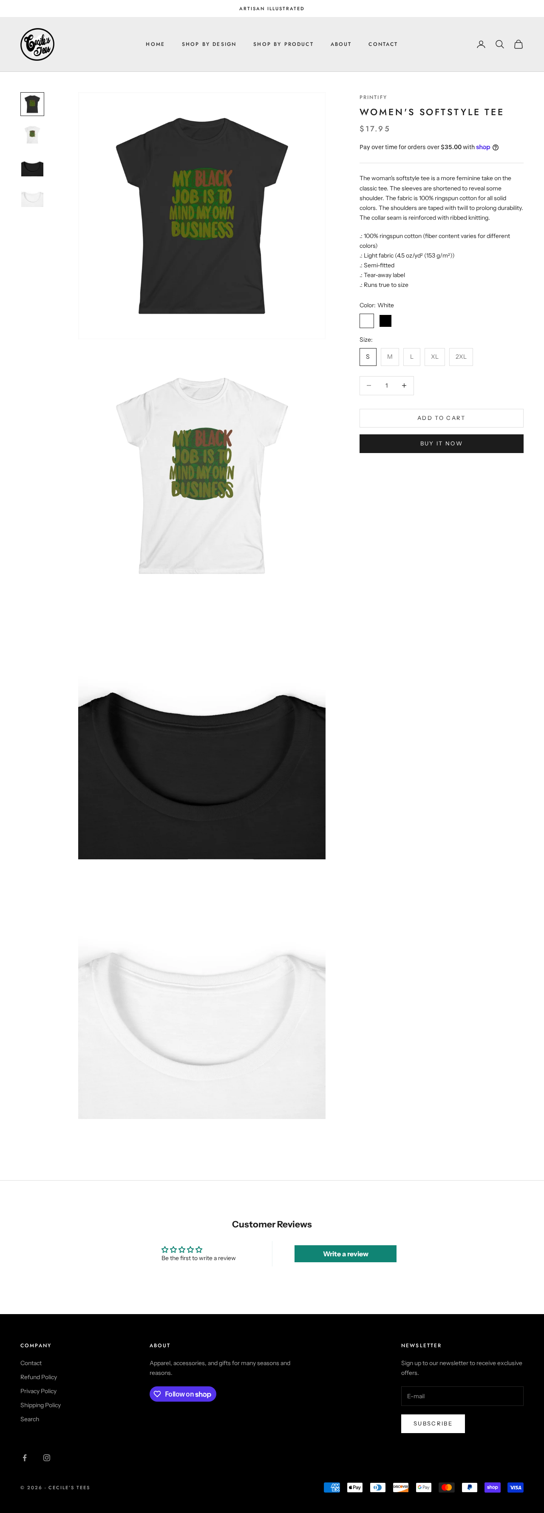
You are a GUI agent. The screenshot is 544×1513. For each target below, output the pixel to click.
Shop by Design (209, 44)
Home (155, 44)
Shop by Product (283, 44)
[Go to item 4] (32, 196)
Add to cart (441, 417)
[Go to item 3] (32, 165)
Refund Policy (38, 1377)
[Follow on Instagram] (46, 1458)
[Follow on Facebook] (24, 1458)
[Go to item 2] (32, 135)
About (341, 44)
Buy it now (441, 443)
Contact (383, 44)
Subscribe (433, 1423)
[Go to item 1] (32, 104)
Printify (373, 97)
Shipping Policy (40, 1405)
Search (29, 1419)
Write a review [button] (345, 1254)
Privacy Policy (38, 1391)
